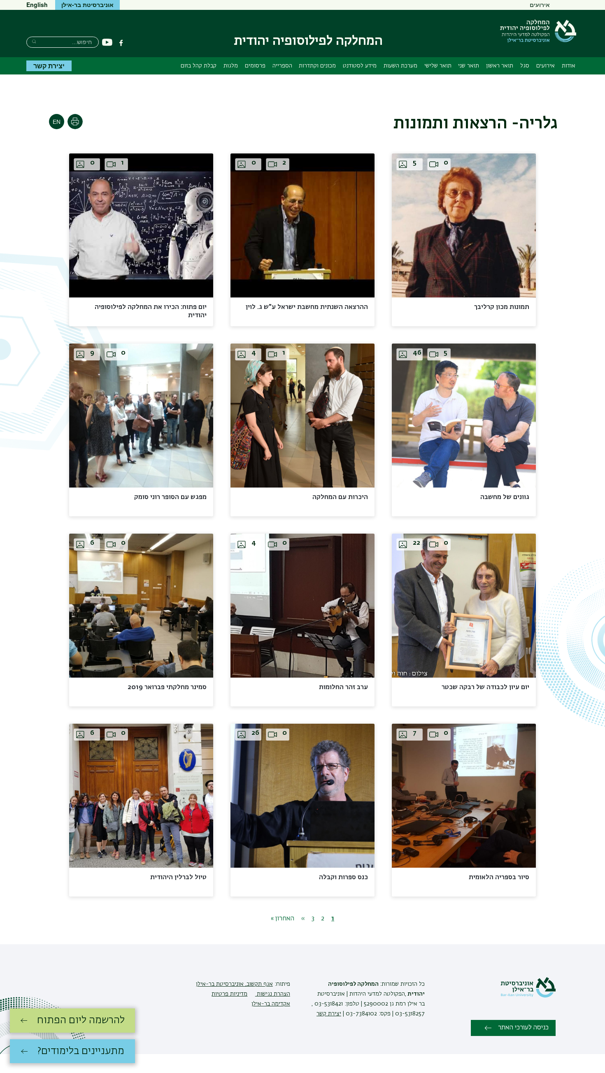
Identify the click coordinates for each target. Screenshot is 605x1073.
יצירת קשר (49, 65)
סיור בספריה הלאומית (499, 877)
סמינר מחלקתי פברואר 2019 (167, 687)
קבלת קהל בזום (198, 66)
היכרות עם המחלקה (340, 497)
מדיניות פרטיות (229, 994)
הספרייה (282, 66)
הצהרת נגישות (272, 994)
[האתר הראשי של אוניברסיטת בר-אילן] (528, 996)
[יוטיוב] (107, 42)
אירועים (540, 4)
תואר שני (468, 66)
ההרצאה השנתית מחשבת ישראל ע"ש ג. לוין (307, 307)
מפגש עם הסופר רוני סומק (170, 497)
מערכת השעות (400, 66)
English (37, 4)
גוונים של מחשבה (504, 497)
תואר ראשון (499, 66)
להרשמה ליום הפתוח (81, 1020)
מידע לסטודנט (360, 66)
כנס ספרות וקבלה (343, 877)
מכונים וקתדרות (317, 66)
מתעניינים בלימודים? (80, 1051)
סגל (524, 66)
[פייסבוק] (121, 42)
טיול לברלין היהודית (178, 877)
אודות (568, 66)
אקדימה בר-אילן (270, 1004)
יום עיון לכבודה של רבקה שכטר (485, 687)
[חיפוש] (34, 41)
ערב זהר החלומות (343, 687)
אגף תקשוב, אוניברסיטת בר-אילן (234, 984)
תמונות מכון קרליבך (501, 307)
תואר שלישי (437, 66)
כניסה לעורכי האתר (523, 1027)
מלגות (230, 66)
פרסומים (255, 66)
